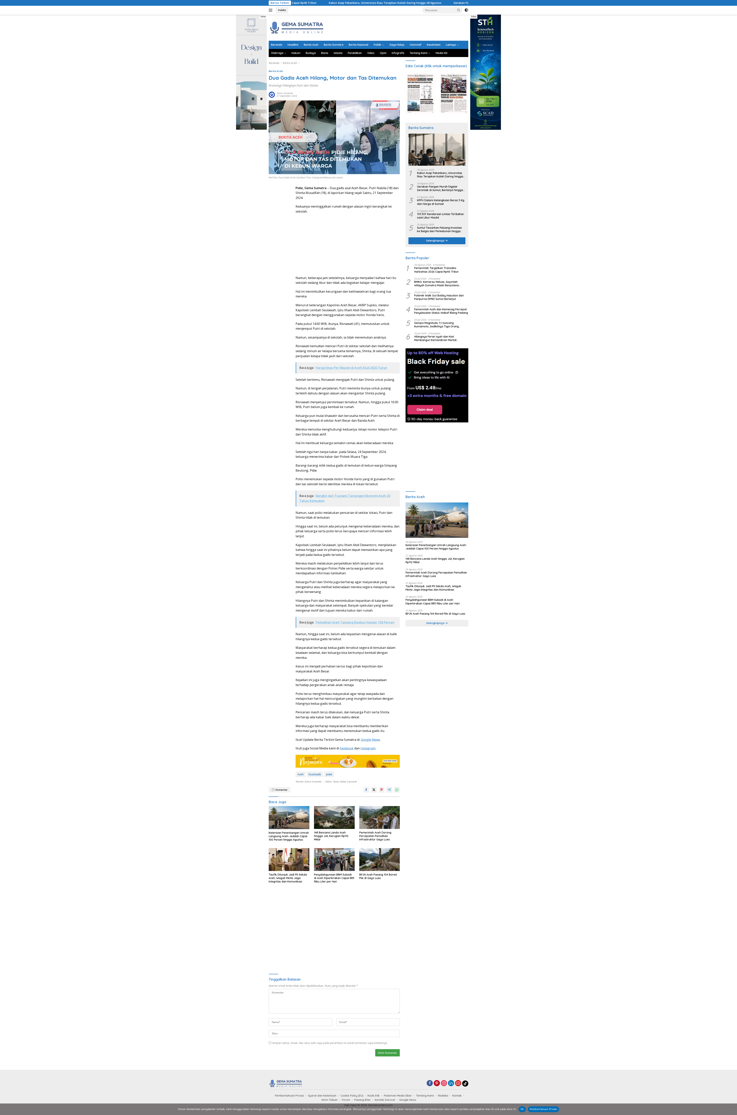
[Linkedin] (451, 1083)
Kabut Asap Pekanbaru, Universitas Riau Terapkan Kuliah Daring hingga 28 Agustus (297, 3)
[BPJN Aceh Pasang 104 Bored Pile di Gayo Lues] (379, 859)
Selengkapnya (435, 240)
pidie (329, 774)
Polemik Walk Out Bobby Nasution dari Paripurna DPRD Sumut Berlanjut (439, 297)
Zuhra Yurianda (285, 93)
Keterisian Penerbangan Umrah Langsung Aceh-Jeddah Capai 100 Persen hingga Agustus (289, 836)
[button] (459, 10)
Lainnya (451, 44)
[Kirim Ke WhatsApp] (397, 790)
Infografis (398, 53)
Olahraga (277, 53)
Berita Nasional (358, 44)
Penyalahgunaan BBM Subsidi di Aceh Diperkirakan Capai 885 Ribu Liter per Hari (334, 878)
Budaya (311, 53)
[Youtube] (458, 1083)
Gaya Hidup (396, 44)
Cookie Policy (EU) (351, 1095)
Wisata (338, 53)
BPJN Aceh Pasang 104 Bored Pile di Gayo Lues (378, 876)
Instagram (367, 748)
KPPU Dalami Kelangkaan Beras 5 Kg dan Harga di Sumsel (440, 202)
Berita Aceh (311, 44)
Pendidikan (355, 53)
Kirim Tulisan (330, 1100)
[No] (732, 1109)
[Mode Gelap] (466, 10)
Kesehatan (433, 44)
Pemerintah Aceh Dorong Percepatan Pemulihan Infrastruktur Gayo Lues (375, 836)
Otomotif (415, 44)
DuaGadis (315, 774)
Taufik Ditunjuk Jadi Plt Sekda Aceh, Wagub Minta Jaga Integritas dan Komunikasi (288, 878)
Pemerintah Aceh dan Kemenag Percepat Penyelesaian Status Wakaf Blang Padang (441, 311)
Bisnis (324, 53)
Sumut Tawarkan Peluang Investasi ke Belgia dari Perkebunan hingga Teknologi (439, 229)
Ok (522, 1109)
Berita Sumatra (333, 44)
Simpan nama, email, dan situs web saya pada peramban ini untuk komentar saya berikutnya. (330, 1043)
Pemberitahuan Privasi (289, 1095)
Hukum (296, 53)
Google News (370, 740)
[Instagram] (444, 1083)
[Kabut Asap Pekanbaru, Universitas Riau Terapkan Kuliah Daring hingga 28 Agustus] (436, 150)
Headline (293, 44)
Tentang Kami (418, 53)
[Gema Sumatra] (297, 27)
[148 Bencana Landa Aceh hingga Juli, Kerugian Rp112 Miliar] (334, 817)
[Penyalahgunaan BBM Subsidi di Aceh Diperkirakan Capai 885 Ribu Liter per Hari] (334, 859)
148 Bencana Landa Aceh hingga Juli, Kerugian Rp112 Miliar (331, 836)
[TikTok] (465, 1083)
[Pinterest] (437, 1083)
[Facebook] (430, 1083)
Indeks (282, 10)
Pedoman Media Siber (398, 1095)
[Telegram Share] (389, 790)
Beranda (276, 44)
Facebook (347, 748)
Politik (377, 44)
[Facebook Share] (366, 790)
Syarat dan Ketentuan (322, 1095)
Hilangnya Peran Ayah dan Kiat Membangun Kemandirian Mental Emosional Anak (435, 338)
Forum (346, 1100)
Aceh (300, 774)
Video (370, 53)
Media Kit (441, 53)
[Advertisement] (398, 27)
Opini (383, 53)
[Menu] (271, 10)
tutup (263, 16)
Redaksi (443, 1095)
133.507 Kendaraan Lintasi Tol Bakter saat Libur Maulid (440, 215)
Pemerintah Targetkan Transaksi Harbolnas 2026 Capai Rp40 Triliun (436, 269)
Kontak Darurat (385, 1100)
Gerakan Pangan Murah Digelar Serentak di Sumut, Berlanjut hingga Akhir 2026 (419, 3)
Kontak (457, 1095)
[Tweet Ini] (374, 790)
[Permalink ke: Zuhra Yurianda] (272, 94)
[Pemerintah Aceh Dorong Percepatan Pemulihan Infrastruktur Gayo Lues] (379, 817)
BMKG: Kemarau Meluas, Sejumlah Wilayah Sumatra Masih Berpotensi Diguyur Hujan (436, 283)
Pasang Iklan (362, 1100)
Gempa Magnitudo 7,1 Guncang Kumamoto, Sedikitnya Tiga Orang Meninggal (436, 324)
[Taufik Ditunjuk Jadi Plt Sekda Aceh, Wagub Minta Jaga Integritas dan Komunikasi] (289, 859)
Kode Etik (374, 1095)
